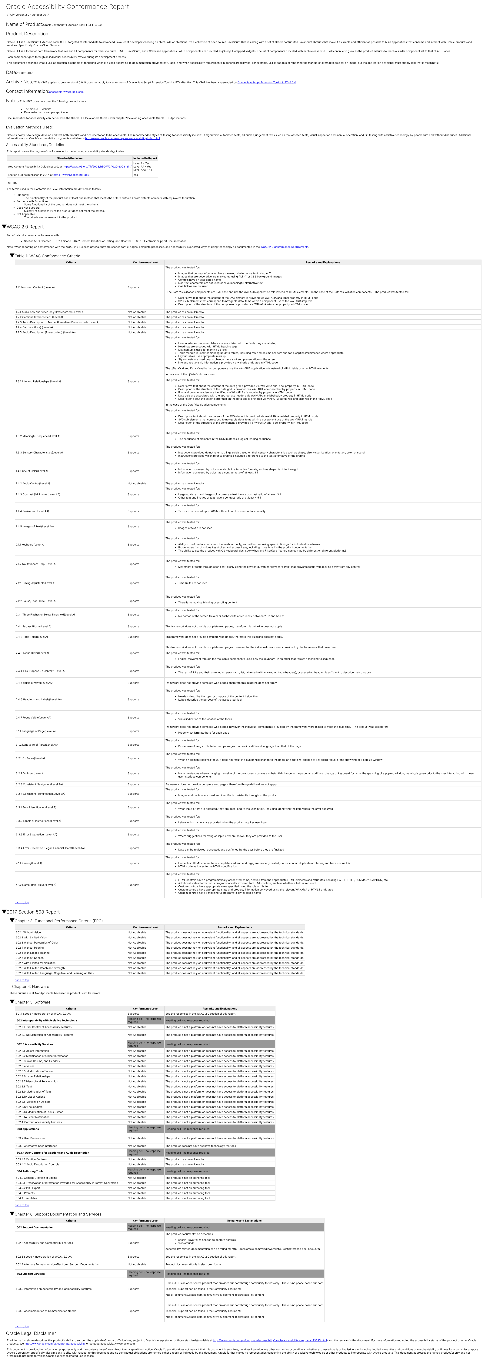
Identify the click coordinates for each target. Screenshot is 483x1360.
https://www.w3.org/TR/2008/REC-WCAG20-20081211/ (97, 166)
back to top (22, 902)
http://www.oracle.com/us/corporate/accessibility (55, 1343)
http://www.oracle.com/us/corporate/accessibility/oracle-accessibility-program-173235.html (270, 1340)
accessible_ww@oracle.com (66, 91)
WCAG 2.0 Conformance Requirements (284, 246)
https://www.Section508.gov (71, 174)
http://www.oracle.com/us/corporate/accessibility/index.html (122, 138)
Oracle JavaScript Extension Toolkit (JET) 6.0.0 (267, 82)
